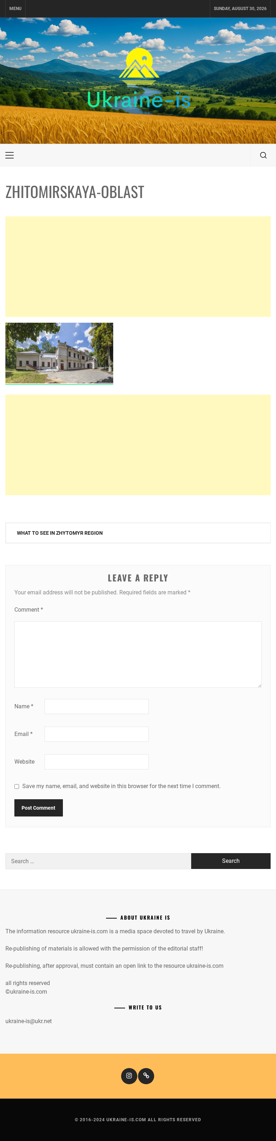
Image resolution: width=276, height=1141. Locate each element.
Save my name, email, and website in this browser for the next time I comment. (121, 786)
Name (23, 706)
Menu (15, 8)
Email (23, 734)
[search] (263, 155)
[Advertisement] (138, 266)
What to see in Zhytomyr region (60, 533)
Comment (28, 609)
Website (24, 761)
